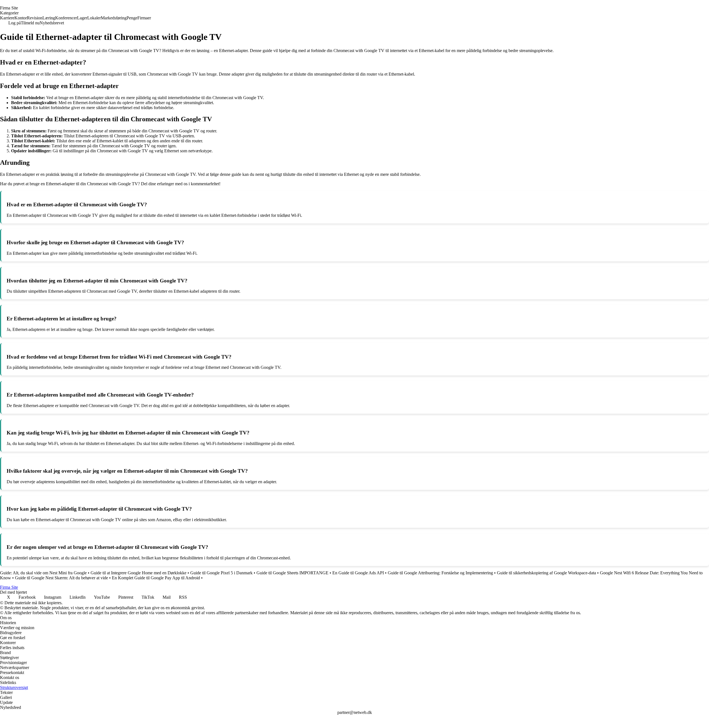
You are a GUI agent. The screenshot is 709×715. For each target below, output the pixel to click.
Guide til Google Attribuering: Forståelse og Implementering (440, 572)
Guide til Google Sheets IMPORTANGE (292, 572)
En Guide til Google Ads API (358, 572)
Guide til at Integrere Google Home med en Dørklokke (138, 572)
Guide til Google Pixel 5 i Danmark (221, 572)
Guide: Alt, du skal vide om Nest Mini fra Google (43, 572)
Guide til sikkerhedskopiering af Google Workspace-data (546, 572)
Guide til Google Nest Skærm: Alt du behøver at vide (61, 577)
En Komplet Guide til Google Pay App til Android (156, 577)
